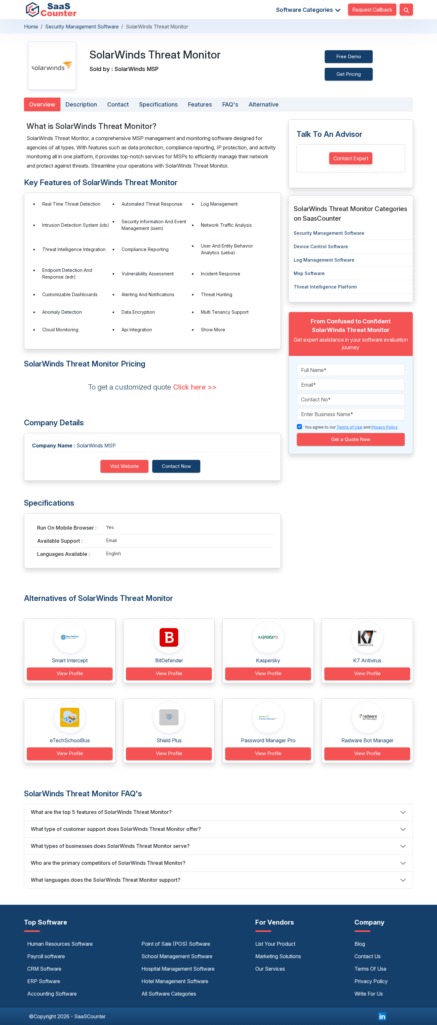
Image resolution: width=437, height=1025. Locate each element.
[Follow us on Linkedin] (382, 1016)
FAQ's (230, 104)
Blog (359, 944)
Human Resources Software (60, 944)
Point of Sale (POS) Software (175, 944)
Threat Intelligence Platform (325, 286)
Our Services (270, 969)
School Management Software (176, 956)
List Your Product (275, 944)
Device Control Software (321, 246)
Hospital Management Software (178, 969)
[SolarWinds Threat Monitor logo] (52, 65)
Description (81, 104)
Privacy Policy (371, 981)
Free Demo (348, 56)
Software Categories (305, 9)
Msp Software (309, 273)
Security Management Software (82, 26)
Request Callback (372, 9)
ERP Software (43, 981)
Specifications (158, 104)
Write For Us (368, 993)
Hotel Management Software (174, 981)
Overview (42, 104)
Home (31, 26)
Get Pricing (349, 74)
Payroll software (46, 956)
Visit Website (124, 466)
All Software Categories (168, 993)
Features (200, 104)
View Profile (70, 673)
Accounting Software (52, 993)
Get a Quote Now (350, 439)
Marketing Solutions (278, 956)
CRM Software (44, 969)
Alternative (264, 104)
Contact (118, 104)
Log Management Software (324, 260)
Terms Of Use (370, 969)
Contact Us (367, 956)
